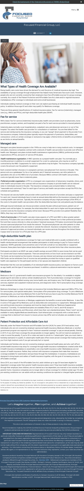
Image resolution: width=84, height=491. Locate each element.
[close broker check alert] (81, 2)
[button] (75, 10)
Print (5, 41)
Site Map (3, 484)
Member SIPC (44, 460)
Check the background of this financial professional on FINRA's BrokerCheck (41, 2)
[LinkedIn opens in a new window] (50, 34)
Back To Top (75, 485)
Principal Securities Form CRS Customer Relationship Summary (24, 401)
